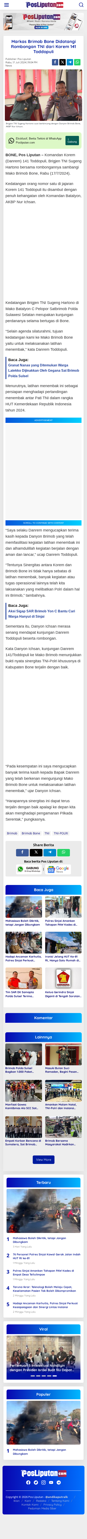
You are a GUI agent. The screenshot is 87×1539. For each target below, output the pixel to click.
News (8, 65)
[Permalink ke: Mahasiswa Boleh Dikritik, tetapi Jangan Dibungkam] (23, 906)
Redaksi (41, 1500)
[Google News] (58, 869)
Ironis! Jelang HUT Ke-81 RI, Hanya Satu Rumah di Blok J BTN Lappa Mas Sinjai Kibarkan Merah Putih (62, 958)
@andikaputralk (56, 1497)
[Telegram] (58, 1482)
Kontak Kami (30, 1504)
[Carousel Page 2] (38, 1375)
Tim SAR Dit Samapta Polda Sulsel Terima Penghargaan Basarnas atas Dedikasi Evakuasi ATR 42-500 (23, 994)
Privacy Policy (52, 1504)
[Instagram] (43, 1482)
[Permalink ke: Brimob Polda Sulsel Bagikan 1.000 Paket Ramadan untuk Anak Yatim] (23, 1054)
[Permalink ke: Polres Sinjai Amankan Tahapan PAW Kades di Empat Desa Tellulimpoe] (63, 906)
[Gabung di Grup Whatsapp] (29, 869)
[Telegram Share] (70, 62)
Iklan (17, 1500)
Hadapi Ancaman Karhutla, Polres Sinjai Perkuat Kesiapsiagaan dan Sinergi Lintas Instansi (23, 958)
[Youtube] (51, 1482)
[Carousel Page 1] (33, 1375)
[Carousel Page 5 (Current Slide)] (55, 1375)
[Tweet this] (62, 62)
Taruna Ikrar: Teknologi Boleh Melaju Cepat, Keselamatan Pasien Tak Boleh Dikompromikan (44, 1288)
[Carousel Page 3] (44, 1375)
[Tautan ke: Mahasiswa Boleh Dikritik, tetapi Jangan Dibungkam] (43, 1211)
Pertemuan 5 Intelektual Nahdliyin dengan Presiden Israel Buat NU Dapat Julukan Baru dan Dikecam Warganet (41, 1367)
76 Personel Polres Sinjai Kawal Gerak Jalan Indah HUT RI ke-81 (46, 1256)
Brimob (12, 833)
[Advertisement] (43, 253)
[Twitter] (36, 1482)
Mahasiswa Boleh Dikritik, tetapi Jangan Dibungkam (22, 922)
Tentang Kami (60, 1500)
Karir (28, 1500)
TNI (47, 833)
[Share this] (55, 62)
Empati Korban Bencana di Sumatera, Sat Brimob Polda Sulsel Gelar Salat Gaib (23, 1142)
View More (43, 1160)
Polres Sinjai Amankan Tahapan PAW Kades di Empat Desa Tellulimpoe (61, 922)
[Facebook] (28, 1482)
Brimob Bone (31, 833)
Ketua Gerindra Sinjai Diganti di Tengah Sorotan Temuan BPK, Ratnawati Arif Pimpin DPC (62, 994)
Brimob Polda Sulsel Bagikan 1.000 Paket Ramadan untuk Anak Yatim (19, 1070)
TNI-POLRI (61, 833)
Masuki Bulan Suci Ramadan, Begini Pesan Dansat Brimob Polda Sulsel (61, 1070)
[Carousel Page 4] (49, 1375)
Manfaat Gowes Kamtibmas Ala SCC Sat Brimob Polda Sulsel (21, 1106)
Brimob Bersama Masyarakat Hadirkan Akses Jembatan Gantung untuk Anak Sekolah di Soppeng (62, 1142)
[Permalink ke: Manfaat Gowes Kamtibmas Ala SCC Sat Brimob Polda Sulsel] (23, 1090)
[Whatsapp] (77, 62)
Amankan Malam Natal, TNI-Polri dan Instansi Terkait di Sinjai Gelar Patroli (61, 1106)
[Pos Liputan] (44, 5)
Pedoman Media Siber (42, 1508)
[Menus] (6, 5)
